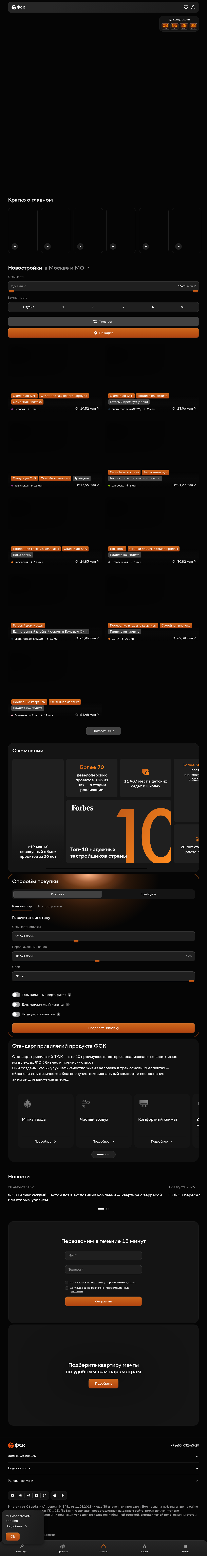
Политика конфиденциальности (31, 1535)
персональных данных (121, 1282)
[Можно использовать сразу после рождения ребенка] (68, 1005)
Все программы (49, 906)
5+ (183, 307)
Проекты (62, 1551)
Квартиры (21, 1551)
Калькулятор (22, 906)
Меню (185, 1551)
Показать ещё (104, 731)
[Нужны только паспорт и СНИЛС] (58, 1014)
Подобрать (103, 1383)
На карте (106, 333)
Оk (13, 1536)
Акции (144, 1551)
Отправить (103, 1301)
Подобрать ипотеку (103, 1028)
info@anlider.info (20, 1530)
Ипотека (57, 894)
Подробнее (43, 1141)
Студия (28, 307)
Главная (103, 1551)
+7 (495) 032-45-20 (185, 1445)
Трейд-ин (148, 894)
